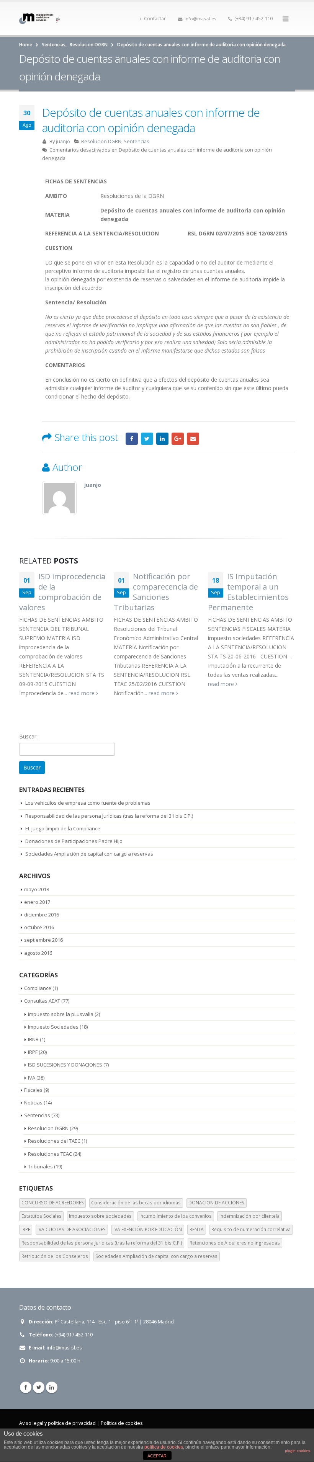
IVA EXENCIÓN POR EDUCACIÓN (147, 1229)
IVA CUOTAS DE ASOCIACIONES (72, 1229)
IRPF (33, 1052)
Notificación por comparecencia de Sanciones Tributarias (156, 592)
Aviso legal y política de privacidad (57, 1423)
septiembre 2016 (43, 939)
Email (193, 439)
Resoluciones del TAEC (54, 1140)
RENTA (197, 1229)
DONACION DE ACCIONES (216, 1202)
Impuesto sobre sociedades (100, 1216)
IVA (31, 1077)
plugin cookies (297, 1451)
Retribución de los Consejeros (54, 1256)
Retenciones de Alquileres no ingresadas (235, 1243)
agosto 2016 (38, 952)
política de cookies (163, 1447)
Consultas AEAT (42, 1000)
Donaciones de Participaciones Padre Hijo (74, 841)
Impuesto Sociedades (53, 1026)
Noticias (33, 1102)
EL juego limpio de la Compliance (62, 828)
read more (82, 693)
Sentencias (136, 141)
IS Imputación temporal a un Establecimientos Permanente (248, 592)
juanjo (63, 141)
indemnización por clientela (249, 1216)
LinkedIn (162, 439)
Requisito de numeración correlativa (251, 1229)
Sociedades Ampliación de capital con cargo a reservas (89, 853)
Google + (178, 439)
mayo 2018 (36, 889)
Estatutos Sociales (41, 1216)
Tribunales (40, 1166)
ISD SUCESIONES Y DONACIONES (65, 1064)
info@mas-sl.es (200, 18)
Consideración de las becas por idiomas (136, 1202)
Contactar (155, 18)
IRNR (33, 1039)
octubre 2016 (39, 927)
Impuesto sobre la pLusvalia (60, 1014)
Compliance (37, 988)
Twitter (147, 439)
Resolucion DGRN (101, 141)
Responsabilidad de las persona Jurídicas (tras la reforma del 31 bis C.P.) (109, 815)
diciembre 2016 (41, 914)
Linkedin (51, 1387)
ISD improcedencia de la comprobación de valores (62, 592)
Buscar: (28, 736)
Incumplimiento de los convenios (175, 1216)
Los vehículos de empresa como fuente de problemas (87, 802)
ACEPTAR (157, 1456)
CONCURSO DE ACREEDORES (52, 1202)
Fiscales (33, 1089)
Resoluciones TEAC (50, 1153)
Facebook (132, 439)
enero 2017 (37, 901)
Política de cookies (122, 1423)
